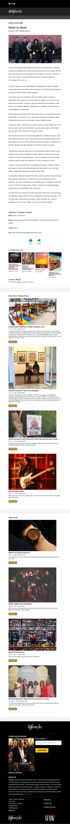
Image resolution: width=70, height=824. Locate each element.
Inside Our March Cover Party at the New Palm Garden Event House (33, 439)
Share (39, 243)
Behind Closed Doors (16, 652)
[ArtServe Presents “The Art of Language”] (32, 368)
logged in (19, 282)
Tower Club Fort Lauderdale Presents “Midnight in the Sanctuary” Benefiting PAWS (15, 267)
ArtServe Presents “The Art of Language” (24, 391)
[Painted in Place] (41, 260)
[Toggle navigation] (10, 11)
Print (30, 243)
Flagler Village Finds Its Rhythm (20, 604)
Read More (13, 342)
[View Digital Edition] (21, 754)
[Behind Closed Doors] (32, 635)
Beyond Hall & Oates (16, 491)
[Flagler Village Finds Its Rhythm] (32, 585)
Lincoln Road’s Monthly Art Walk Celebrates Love (27, 327)
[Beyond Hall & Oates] (32, 472)
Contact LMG (48, 803)
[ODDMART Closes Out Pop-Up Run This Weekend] (55, 262)
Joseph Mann (21, 606)
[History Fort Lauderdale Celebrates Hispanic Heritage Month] (28, 258)
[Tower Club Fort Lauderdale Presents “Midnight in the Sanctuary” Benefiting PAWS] (15, 258)
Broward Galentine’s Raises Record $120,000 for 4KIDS (29, 699)
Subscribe (41, 750)
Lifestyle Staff (21, 329)
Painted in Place (40, 269)
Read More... (28, 794)
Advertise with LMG (49, 807)
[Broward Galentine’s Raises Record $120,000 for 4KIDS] (32, 681)
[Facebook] (9, 4)
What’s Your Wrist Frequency (19, 553)
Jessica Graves (22, 493)
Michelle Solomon (25, 31)
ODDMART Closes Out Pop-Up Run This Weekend (55, 274)
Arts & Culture (16, 23)
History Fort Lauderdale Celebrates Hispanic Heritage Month (28, 267)
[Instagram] (12, 4)
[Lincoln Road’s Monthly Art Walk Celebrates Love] (32, 312)
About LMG (47, 799)
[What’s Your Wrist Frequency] (32, 536)
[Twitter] (14, 4)
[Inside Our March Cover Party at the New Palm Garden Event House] (32, 424)
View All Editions (15, 772)
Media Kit (11, 810)
